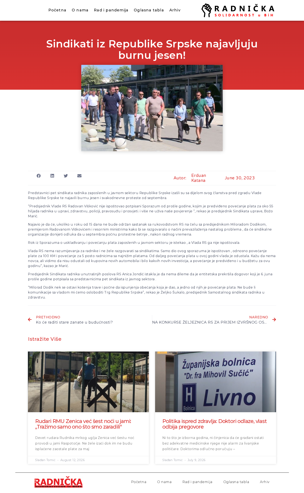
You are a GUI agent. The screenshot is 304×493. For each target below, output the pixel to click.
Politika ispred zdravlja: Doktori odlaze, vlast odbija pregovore (214, 424)
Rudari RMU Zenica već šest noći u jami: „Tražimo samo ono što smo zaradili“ (83, 424)
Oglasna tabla (149, 10)
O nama (80, 10)
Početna (57, 10)
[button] (38, 175)
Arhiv (175, 10)
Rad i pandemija (111, 10)
